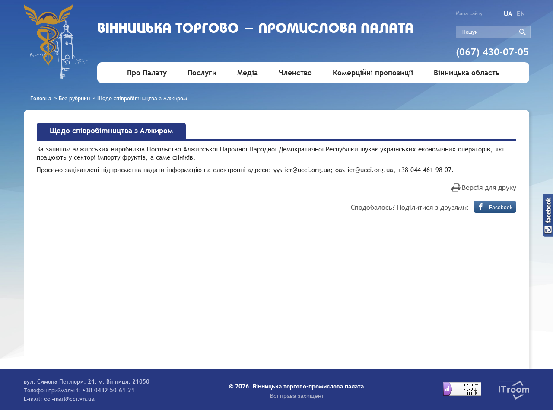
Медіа (247, 73)
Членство (295, 73)
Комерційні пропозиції (373, 73)
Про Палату (147, 73)
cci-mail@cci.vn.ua (69, 399)
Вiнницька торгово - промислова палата (255, 29)
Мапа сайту (469, 13)
